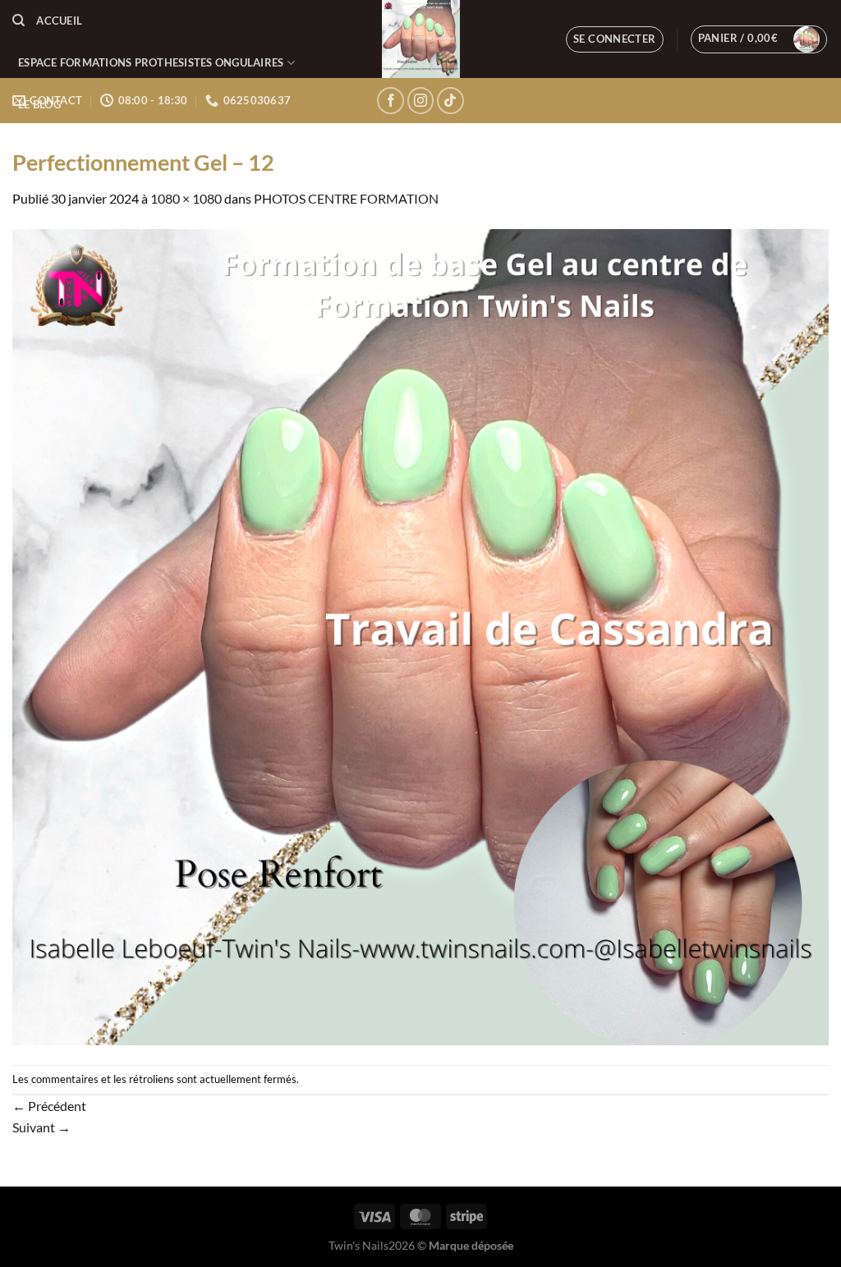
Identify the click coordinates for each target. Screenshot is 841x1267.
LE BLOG (39, 104)
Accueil (59, 20)
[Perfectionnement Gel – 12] (420, 635)
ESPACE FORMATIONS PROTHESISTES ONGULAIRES (151, 62)
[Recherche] (18, 20)
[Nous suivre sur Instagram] (420, 100)
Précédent (49, 1105)
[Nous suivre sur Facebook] (390, 100)
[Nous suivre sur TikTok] (450, 100)
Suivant (41, 1127)
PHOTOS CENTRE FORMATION (346, 198)
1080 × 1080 (186, 198)
